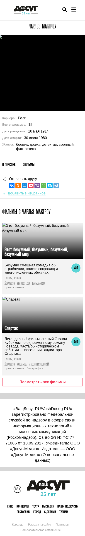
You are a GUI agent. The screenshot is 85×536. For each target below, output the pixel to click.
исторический (39, 363)
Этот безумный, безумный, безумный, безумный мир (36, 252)
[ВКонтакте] (12, 185)
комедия (38, 282)
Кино (10, 506)
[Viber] (37, 185)
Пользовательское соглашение (40, 530)
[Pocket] (31, 185)
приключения (14, 287)
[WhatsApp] (43, 185)
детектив (23, 282)
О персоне (8, 164)
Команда (17, 524)
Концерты (23, 506)
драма (22, 363)
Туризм (63, 512)
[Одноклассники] (18, 185)
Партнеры (62, 524)
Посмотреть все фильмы (42, 382)
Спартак (11, 328)
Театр (35, 506)
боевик (10, 282)
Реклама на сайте (39, 524)
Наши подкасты (67, 506)
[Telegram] (56, 185)
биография (35, 368)
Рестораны (23, 512)
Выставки (48, 506)
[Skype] (50, 185)
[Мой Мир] (24, 185)
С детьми (50, 512)
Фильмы (28, 164)
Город (37, 512)
